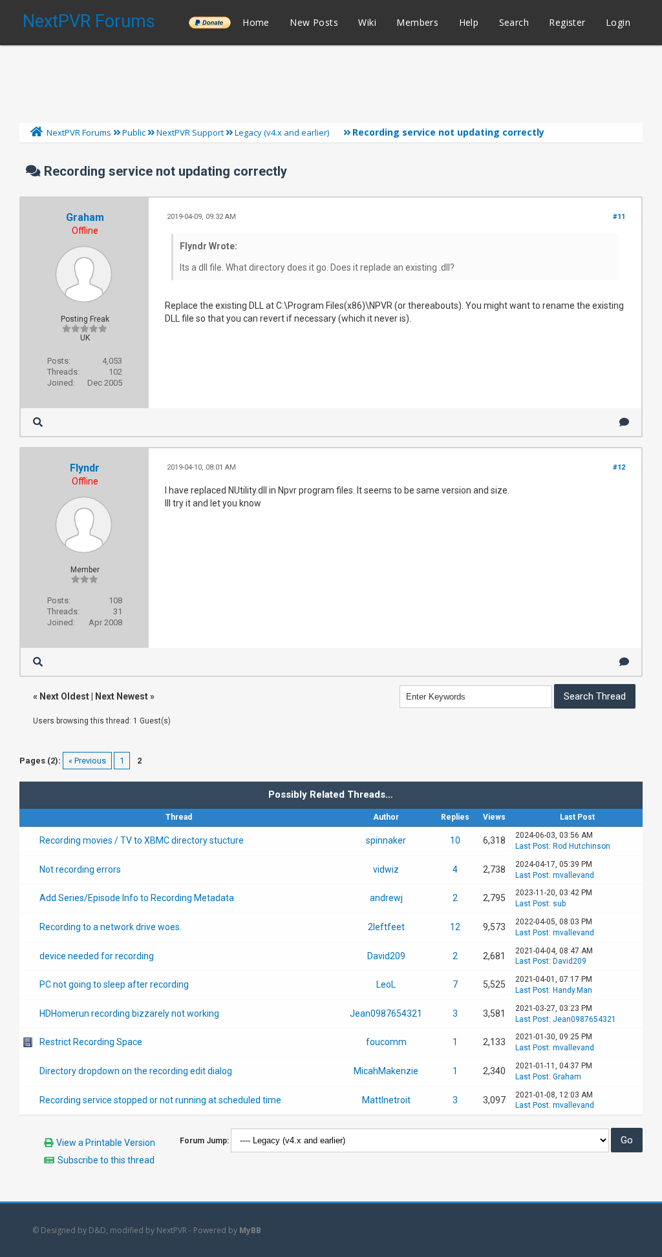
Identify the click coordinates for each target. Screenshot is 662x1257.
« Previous (87, 760)
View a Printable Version (105, 1143)
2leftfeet (386, 927)
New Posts (314, 22)
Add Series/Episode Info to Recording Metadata (136, 898)
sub (559, 903)
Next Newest (121, 696)
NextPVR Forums (89, 21)
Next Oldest (64, 696)
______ (209, 22)
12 (455, 927)
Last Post (532, 846)
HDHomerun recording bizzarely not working (129, 1013)
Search (514, 22)
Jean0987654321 (386, 1013)
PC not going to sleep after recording (114, 984)
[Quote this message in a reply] (624, 422)
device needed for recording (96, 956)
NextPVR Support (190, 132)
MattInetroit (386, 1100)
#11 (619, 217)
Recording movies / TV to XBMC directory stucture (141, 840)
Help (469, 22)
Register (567, 22)
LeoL (386, 984)
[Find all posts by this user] (37, 422)
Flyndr (85, 468)
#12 (619, 467)
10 (455, 840)
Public (133, 132)
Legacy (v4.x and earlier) (282, 132)
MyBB (250, 1230)
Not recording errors (80, 869)
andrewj (386, 898)
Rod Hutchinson (581, 846)
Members (417, 22)
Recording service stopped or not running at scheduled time (160, 1100)
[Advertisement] (331, 81)
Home (256, 22)
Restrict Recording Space (90, 1042)
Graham (85, 217)
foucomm (386, 1042)
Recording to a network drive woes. (110, 927)
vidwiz (386, 869)
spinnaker (386, 840)
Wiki (367, 22)
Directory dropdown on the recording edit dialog (135, 1071)
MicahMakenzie (386, 1071)
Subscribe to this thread (106, 1160)
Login (618, 22)
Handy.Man (572, 990)
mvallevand (573, 875)
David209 (386, 956)
